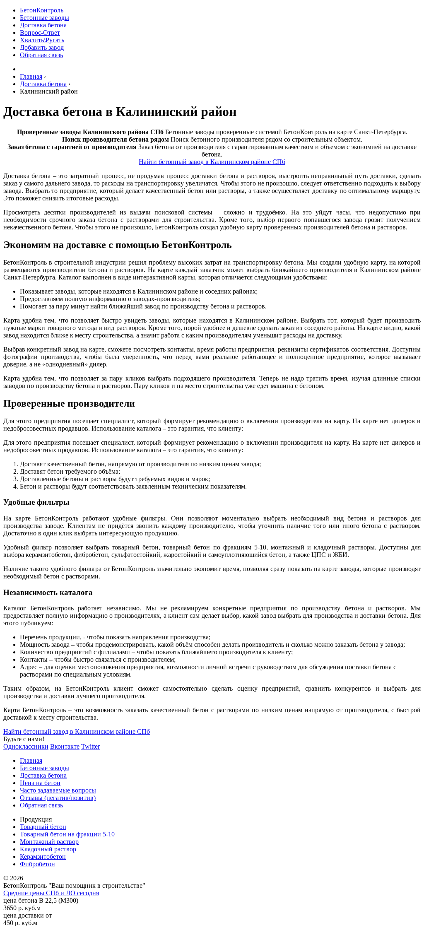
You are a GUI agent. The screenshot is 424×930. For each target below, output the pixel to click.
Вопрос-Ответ (40, 32)
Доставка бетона (43, 25)
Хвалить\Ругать (42, 39)
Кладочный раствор (48, 849)
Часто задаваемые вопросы (58, 790)
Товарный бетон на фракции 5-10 (67, 834)
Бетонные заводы (44, 17)
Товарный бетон (43, 826)
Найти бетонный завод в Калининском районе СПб (212, 161)
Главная (31, 760)
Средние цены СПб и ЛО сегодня (51, 892)
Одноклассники (25, 746)
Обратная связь (41, 54)
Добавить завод (42, 47)
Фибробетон (37, 863)
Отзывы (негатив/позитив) (58, 797)
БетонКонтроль (41, 10)
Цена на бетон (40, 782)
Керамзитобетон (43, 856)
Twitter (90, 746)
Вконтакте (65, 746)
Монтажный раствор (49, 841)
